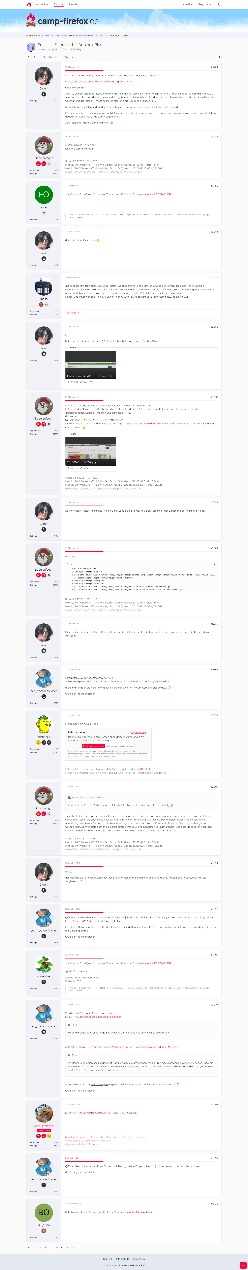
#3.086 (214, 326)
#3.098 (214, 1104)
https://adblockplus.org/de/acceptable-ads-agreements (97, 81)
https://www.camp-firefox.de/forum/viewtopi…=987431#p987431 (117, 1212)
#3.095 (214, 909)
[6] (69, 586)
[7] (69, 589)
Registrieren (205, 4)
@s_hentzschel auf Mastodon (82, 1144)
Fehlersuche (89, 171)
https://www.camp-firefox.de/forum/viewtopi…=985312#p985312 (135, 194)
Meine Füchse (73, 171)
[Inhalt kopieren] (214, 564)
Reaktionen (34, 170)
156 (56, 57)
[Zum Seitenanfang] (243, 1265)
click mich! (71, 312)
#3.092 (214, 715)
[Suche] (218, 4)
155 (50, 57)
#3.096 (214, 954)
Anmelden (188, 4)
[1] (69, 568)
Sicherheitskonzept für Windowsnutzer (120, 171)
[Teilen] (219, 57)
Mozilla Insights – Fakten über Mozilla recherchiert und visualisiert (105, 1136)
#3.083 (214, 185)
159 (66, 57)
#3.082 (214, 136)
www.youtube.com (136, 732)
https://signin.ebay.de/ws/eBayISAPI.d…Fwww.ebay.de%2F (150, 423)
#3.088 (214, 502)
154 (44, 57)
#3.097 (214, 1004)
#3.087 (214, 397)
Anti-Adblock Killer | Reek (118, 917)
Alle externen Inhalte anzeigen (120, 746)
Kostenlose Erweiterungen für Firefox (86, 1140)
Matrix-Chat (110, 769)
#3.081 (214, 67)
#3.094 (214, 863)
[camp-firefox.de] (124, 19)
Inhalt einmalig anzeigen (93, 746)
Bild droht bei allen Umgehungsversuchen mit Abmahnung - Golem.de (127, 681)
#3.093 (214, 786)
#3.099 (214, 1157)
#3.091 (214, 669)
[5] (69, 583)
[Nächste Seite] (72, 57)
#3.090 (214, 623)
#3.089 (214, 548)
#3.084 (214, 231)
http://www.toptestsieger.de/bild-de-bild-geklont (93, 1016)
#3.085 (214, 277)
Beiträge (33, 101)
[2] (69, 571)
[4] (69, 580)
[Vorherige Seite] (29, 57)
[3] (69, 574)
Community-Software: (124, 1265)
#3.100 (214, 1203)
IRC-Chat (145, 769)
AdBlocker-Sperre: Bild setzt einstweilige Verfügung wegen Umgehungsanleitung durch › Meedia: (121, 1046)
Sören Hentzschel (98, 214)
